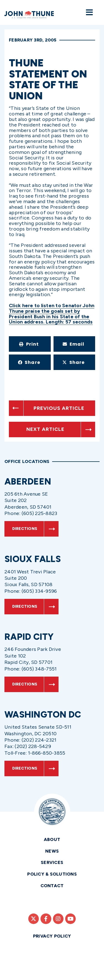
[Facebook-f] (45, 918)
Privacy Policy (52, 936)
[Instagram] (58, 918)
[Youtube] (70, 918)
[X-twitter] (33, 918)
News (52, 851)
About (52, 839)
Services (52, 862)
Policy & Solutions (52, 874)
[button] (30, 344)
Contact (52, 885)
